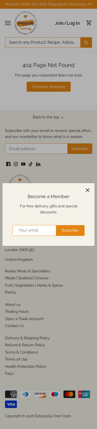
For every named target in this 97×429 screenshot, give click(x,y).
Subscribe (70, 230)
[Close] (87, 190)
